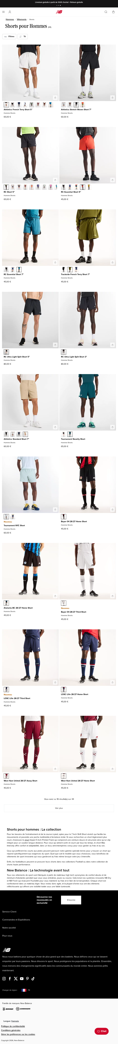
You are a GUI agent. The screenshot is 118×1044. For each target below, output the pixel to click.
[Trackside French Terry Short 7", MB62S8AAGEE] (70, 269)
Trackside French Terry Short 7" (75, 274)
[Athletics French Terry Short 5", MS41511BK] (12, 105)
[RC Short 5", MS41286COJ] (44, 187)
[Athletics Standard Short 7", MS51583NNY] (19, 434)
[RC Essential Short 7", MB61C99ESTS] (19, 269)
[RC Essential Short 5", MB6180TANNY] (70, 187)
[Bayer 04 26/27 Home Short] (112, 509)
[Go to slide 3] (61, 5)
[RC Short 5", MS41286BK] (6, 187)
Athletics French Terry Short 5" (18, 109)
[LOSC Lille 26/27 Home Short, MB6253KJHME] (63, 689)
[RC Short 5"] (55, 180)
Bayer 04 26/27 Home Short (74, 521)
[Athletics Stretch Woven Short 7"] (112, 97)
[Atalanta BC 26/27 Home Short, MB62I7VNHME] (6, 603)
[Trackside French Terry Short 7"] (112, 262)
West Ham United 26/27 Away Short (20, 781)
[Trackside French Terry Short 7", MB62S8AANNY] (76, 269)
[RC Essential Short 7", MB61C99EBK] (6, 269)
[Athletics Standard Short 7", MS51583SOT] (25, 434)
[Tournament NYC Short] (55, 509)
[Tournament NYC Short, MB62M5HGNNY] (12, 517)
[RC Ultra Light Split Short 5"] (55, 345)
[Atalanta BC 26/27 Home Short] (55, 596)
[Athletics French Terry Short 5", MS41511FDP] (38, 105)
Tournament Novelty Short (73, 439)
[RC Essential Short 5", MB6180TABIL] (89, 187)
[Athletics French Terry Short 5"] (55, 97)
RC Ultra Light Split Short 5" (17, 357)
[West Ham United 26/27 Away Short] (55, 769)
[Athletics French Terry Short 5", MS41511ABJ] (44, 105)
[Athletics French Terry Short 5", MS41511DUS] (25, 105)
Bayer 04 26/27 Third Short (73, 612)
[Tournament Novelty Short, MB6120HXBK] (63, 434)
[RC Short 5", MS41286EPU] (38, 187)
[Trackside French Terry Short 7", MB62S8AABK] (63, 269)
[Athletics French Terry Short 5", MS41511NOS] (50, 105)
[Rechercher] (106, 12)
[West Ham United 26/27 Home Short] (112, 769)
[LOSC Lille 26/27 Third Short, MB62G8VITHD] (6, 689)
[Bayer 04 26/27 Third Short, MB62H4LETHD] (63, 603)
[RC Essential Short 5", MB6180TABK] (63, 187)
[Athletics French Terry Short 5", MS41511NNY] (19, 105)
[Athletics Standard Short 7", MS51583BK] (6, 434)
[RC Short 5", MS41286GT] (12, 187)
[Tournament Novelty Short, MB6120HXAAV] (70, 434)
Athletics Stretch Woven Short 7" (76, 109)
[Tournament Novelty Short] (112, 427)
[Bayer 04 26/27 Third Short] (112, 596)
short (27, 840)
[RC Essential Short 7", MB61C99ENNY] (12, 269)
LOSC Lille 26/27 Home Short (74, 694)
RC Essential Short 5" (71, 192)
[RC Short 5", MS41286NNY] (19, 187)
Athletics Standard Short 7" (16, 439)
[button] (9, 12)
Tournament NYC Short (14, 525)
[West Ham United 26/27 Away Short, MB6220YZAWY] (6, 776)
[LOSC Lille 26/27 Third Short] (55, 682)
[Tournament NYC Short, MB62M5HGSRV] (6, 517)
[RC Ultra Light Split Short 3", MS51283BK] (63, 352)
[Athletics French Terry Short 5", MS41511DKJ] (31, 105)
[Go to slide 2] (59, 5)
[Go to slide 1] (57, 5)
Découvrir (79, 2)
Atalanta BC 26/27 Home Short (18, 608)
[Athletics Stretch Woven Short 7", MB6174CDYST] (63, 105)
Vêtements (21, 19)
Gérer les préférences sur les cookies (18, 1034)
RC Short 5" (9, 192)
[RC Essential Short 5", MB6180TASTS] (76, 187)
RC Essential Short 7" (14, 274)
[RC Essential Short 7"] (55, 262)
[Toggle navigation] (3, 12)
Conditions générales (10, 1030)
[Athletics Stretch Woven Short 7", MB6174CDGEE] (82, 105)
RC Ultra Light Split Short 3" (74, 357)
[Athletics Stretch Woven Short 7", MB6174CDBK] (76, 105)
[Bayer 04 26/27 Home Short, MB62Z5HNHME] (63, 517)
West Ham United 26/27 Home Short (78, 781)
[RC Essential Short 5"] (112, 180)
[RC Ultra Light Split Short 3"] (112, 345)
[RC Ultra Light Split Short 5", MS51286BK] (6, 352)
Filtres (10, 36)
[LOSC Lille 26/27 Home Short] (112, 682)
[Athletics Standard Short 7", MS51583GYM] (12, 434)
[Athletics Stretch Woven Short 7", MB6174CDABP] (70, 105)
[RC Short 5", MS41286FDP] (25, 187)
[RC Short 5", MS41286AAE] (31, 187)
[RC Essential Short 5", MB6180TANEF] (82, 187)
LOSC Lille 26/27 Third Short (17, 698)
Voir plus (59, 808)
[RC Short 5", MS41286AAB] (50, 187)
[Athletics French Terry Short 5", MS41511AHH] (6, 105)
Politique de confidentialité (13, 1026)
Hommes (10, 19)
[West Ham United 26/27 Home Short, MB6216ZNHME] (63, 776)
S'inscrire (71, 900)
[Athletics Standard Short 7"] (55, 427)
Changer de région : (10, 990)
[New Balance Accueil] (59, 11)
